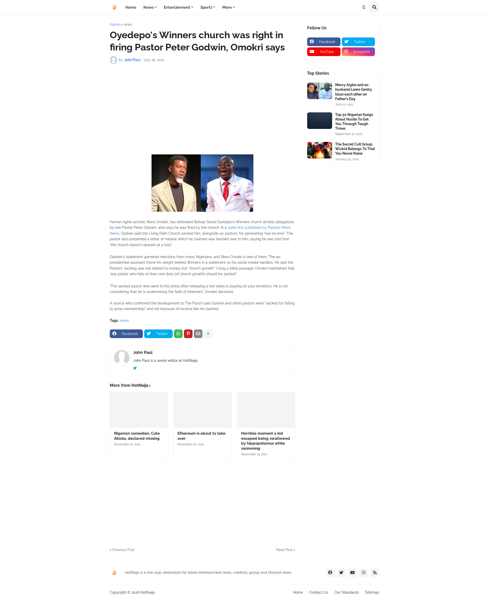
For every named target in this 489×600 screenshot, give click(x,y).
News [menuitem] (148, 7)
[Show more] (208, 333)
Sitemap (372, 592)
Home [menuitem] (130, 7)
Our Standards (346, 592)
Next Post (284, 550)
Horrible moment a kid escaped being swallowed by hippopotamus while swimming (265, 441)
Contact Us (318, 592)
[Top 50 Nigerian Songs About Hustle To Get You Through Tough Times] (319, 120)
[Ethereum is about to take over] (202, 410)
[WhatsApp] (178, 333)
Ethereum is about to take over (201, 436)
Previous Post (123, 550)
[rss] (375, 572)
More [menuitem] (227, 7)
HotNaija (147, 592)
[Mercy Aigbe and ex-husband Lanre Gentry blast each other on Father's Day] (319, 91)
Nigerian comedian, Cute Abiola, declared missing (137, 436)
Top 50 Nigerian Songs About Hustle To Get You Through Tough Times (354, 122)
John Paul (143, 352)
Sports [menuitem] (206, 7)
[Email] (198, 333)
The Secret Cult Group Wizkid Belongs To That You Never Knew (355, 148)
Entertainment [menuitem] (177, 7)
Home (115, 24)
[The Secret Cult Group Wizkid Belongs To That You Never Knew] (319, 150)
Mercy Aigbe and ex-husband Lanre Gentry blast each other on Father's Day (353, 92)
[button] (364, 7)
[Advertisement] (202, 106)
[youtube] (352, 572)
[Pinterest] (188, 333)
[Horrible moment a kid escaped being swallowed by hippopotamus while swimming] (266, 410)
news (127, 24)
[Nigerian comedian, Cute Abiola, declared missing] (139, 410)
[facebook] (330, 572)
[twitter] (135, 368)
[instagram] (363, 572)
